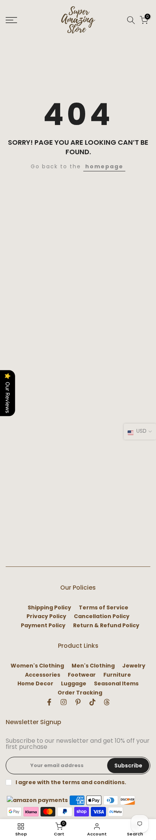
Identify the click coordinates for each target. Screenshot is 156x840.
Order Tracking (80, 692)
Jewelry (133, 665)
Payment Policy (43, 625)
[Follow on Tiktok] (92, 702)
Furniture (117, 675)
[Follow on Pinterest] (78, 702)
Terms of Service (103, 607)
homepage (104, 166)
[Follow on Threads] (106, 702)
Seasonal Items (116, 683)
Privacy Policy (46, 616)
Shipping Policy (49, 607)
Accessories (42, 675)
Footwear (82, 675)
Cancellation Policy (101, 616)
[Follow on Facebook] (49, 702)
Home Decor (35, 683)
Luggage (73, 683)
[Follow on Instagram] (63, 702)
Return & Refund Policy (106, 625)
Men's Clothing (93, 665)
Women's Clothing (37, 665)
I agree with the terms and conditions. (71, 782)
